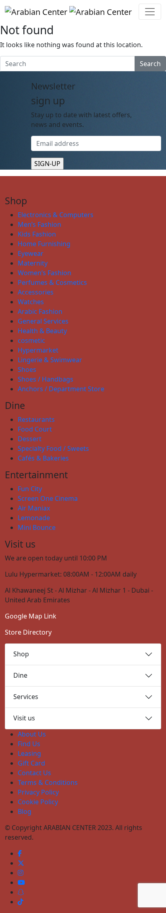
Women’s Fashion (44, 272)
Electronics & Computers (55, 214)
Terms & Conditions (48, 782)
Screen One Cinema (48, 498)
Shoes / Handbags (45, 379)
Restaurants (36, 419)
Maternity (33, 263)
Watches (31, 301)
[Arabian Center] (68, 11)
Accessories (36, 292)
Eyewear (31, 253)
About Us (32, 734)
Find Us (29, 743)
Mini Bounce (37, 527)
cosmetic (31, 340)
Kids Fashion (37, 234)
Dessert (30, 438)
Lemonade (34, 517)
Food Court (35, 429)
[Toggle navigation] (150, 12)
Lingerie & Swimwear (50, 359)
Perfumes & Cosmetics (52, 282)
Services (25, 696)
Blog (24, 811)
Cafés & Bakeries (43, 458)
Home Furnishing (44, 243)
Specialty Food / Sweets (53, 448)
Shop (21, 653)
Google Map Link (30, 616)
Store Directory (28, 632)
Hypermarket (38, 350)
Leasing (29, 753)
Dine (20, 675)
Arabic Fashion (40, 311)
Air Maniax (34, 508)
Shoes (27, 369)
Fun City (30, 488)
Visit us (24, 718)
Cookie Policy (38, 801)
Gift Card (31, 763)
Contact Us (34, 772)
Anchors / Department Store (61, 388)
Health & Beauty (42, 330)
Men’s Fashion (39, 224)
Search (150, 63)
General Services (43, 321)
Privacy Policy (38, 792)
